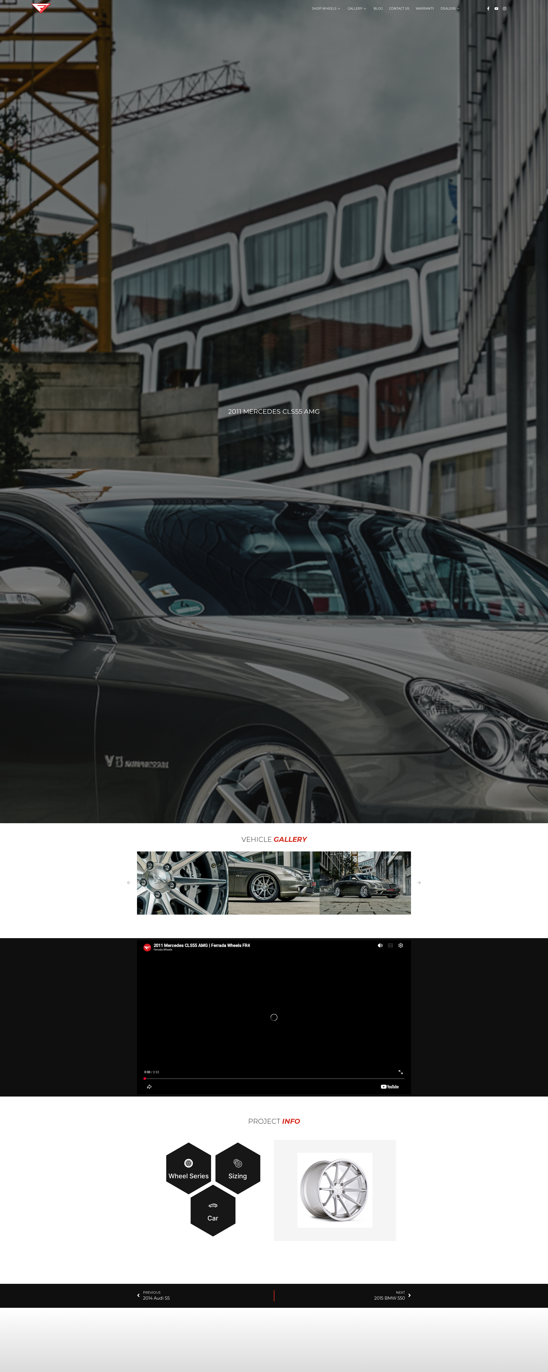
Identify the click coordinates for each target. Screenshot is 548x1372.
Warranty (425, 8)
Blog (378, 8)
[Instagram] (504, 8)
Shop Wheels (324, 8)
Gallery (355, 8)
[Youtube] (496, 8)
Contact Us (399, 8)
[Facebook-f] (488, 8)
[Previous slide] (129, 883)
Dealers (448, 8)
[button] (182, 882)
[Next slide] (419, 883)
